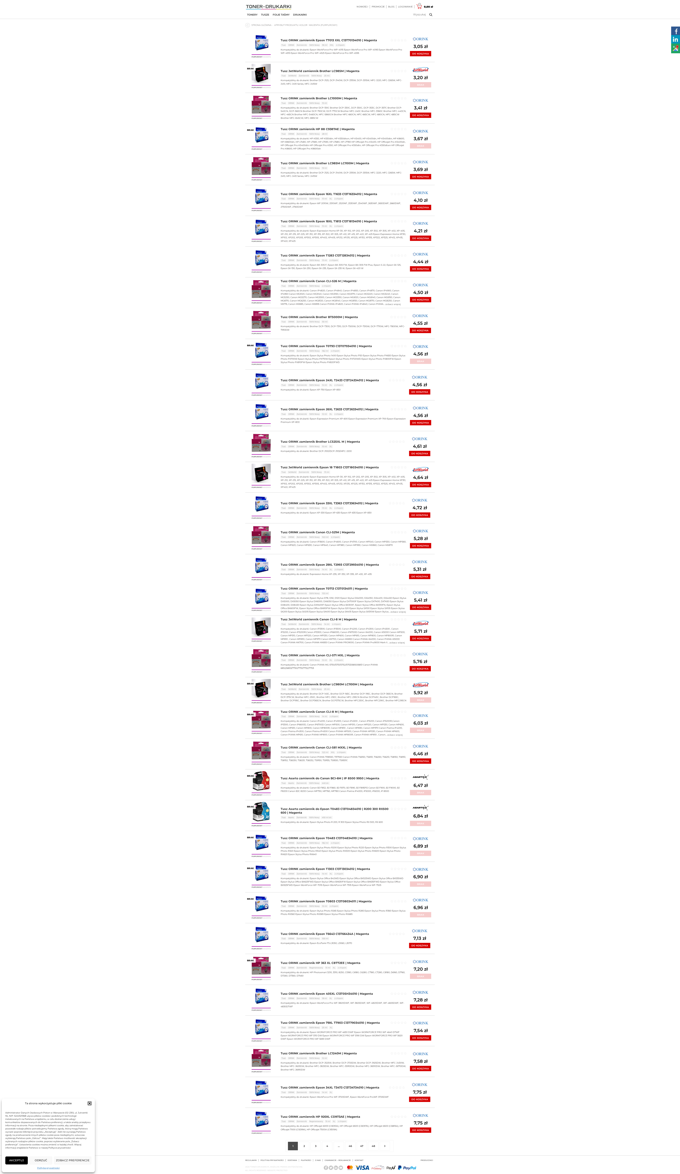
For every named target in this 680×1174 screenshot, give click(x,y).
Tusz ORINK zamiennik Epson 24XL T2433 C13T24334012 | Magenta (330, 380)
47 (361, 1146)
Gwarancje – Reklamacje (338, 1160)
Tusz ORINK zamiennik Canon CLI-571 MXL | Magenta (320, 655)
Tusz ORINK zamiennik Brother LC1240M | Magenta (319, 1053)
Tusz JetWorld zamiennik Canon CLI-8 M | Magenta (319, 619)
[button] (89, 1103)
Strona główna (261, 25)
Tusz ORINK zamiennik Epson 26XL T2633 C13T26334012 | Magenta (329, 409)
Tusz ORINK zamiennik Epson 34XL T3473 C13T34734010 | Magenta (330, 1087)
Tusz (284, 45)
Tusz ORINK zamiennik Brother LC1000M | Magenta (319, 98)
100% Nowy (314, 45)
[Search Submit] (428, 15)
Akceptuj (16, 1160)
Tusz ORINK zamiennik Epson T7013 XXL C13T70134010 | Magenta (329, 40)
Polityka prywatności (48, 1168)
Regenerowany (316, 968)
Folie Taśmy (281, 14)
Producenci (427, 1160)
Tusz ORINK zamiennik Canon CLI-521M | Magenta (318, 532)
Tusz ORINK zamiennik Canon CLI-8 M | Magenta (317, 711)
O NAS (318, 1160)
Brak (420, 84)
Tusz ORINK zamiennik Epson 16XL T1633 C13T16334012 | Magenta (329, 194)
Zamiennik (302, 45)
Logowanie (405, 6)
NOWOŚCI (362, 6)
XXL (331, 45)
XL (331, 199)
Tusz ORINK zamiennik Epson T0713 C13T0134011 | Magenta (324, 588)
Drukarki (300, 14)
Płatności (306, 1160)
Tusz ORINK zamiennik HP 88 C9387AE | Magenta (318, 129)
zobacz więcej (393, 304)
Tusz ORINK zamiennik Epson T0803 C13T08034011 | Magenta (326, 901)
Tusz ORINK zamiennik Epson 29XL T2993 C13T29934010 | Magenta (330, 564)
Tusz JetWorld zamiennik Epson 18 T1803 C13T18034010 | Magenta (330, 467)
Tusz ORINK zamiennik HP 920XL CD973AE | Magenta (320, 1116)
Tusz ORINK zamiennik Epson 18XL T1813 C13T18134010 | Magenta (329, 221)
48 (373, 1146)
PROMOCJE (378, 6)
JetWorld (292, 76)
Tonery (252, 14)
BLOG (391, 6)
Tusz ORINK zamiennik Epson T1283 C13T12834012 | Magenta (325, 255)
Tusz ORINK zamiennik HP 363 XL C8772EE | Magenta (320, 963)
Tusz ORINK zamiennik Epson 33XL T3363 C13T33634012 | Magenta (329, 503)
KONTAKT (359, 1160)
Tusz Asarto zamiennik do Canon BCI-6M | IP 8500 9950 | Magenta (330, 778)
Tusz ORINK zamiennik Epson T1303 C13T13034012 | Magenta (325, 869)
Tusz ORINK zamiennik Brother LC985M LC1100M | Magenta (325, 163)
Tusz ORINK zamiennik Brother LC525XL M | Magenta (320, 441)
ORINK (291, 45)
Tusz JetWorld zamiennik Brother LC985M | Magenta (320, 71)
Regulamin (251, 1160)
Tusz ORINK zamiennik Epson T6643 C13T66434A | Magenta (325, 934)
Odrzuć (41, 1160)
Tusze (265, 14)
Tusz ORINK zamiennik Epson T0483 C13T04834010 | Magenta (327, 838)
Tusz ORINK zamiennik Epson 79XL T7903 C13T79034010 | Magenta (330, 1022)
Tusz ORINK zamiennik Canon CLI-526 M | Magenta (318, 281)
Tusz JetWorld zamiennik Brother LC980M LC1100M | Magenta (327, 684)
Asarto (291, 783)
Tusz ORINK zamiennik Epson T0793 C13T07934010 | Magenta (326, 346)
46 (350, 1146)
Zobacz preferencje (72, 1160)
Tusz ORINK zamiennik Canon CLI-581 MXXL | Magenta (321, 747)
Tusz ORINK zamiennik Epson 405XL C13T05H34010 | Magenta (327, 993)
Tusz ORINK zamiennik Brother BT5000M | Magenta (319, 317)
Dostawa (292, 1160)
